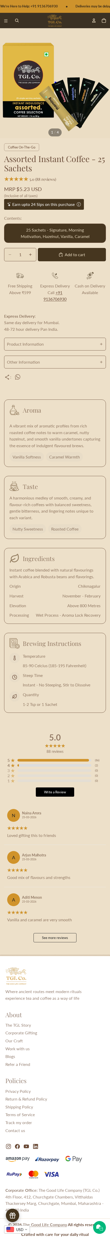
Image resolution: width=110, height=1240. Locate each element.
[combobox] (17, 1229)
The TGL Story (18, 1025)
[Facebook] (17, 1146)
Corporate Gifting (21, 1032)
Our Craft (14, 1040)
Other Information (23, 361)
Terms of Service (20, 1114)
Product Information (25, 344)
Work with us (17, 1048)
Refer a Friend (17, 1064)
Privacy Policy (18, 1091)
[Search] (17, 20)
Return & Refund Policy (26, 1098)
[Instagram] (8, 1146)
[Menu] (6, 20)
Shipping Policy (19, 1106)
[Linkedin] (35, 1146)
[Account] (93, 20)
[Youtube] (26, 1146)
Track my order (18, 1122)
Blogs (10, 1056)
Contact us (15, 1130)
